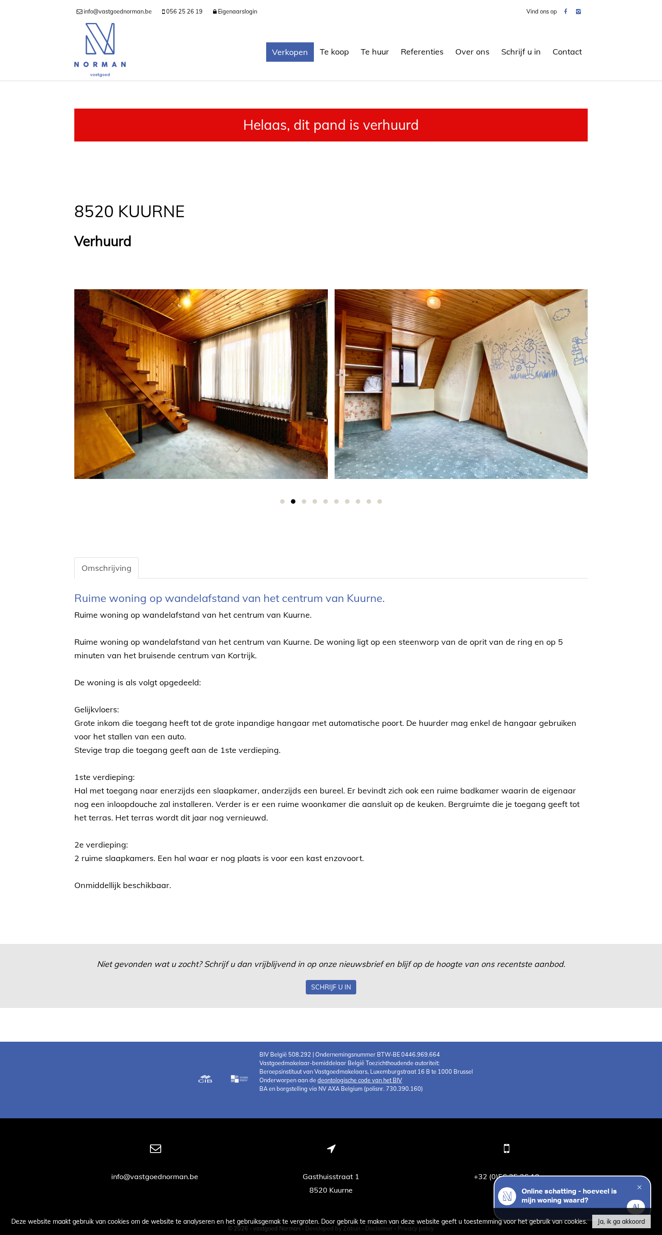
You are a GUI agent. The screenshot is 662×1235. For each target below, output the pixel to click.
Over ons (472, 51)
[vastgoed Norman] (100, 52)
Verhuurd (102, 241)
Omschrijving (106, 568)
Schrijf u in (521, 51)
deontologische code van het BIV (359, 1080)
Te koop (334, 51)
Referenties (422, 51)
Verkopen (290, 52)
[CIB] (205, 1080)
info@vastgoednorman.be (155, 1176)
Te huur (375, 51)
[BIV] (240, 1080)
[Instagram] (578, 11)
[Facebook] (565, 11)
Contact (567, 51)
